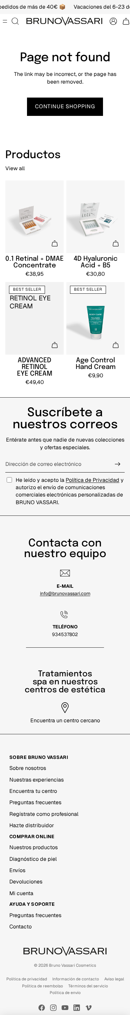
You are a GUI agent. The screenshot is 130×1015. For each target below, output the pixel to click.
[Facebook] (42, 1008)
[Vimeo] (88, 1008)
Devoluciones (25, 881)
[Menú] (5, 21)
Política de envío (65, 992)
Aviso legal (114, 979)
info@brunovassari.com (65, 593)
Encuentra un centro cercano (65, 720)
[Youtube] (65, 1008)
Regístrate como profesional (43, 814)
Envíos (17, 870)
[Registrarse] (118, 464)
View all (15, 168)
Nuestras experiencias (36, 779)
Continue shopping (65, 106)
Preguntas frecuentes (35, 802)
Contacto (20, 926)
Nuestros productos (33, 847)
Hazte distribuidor (31, 825)
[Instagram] (53, 1008)
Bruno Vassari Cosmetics (72, 965)
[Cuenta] (113, 21)
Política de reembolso (42, 986)
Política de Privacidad (92, 480)
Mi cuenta (21, 893)
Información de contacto (75, 979)
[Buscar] (15, 21)
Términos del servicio (88, 986)
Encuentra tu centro (33, 791)
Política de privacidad (26, 979)
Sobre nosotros (27, 768)
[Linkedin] (77, 1008)
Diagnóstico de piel (33, 858)
